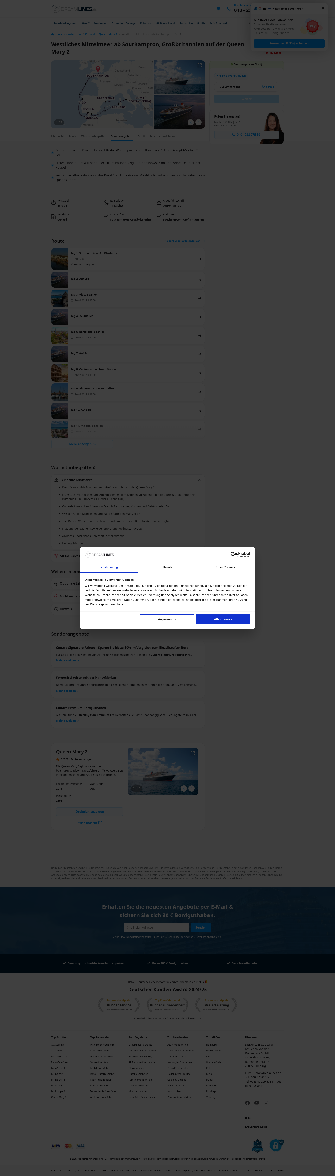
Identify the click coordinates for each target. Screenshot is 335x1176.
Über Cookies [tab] (225, 567)
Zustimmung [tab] (109, 567)
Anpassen (165, 619)
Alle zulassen (223, 619)
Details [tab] (167, 567)
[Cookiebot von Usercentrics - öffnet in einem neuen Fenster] (233, 554)
